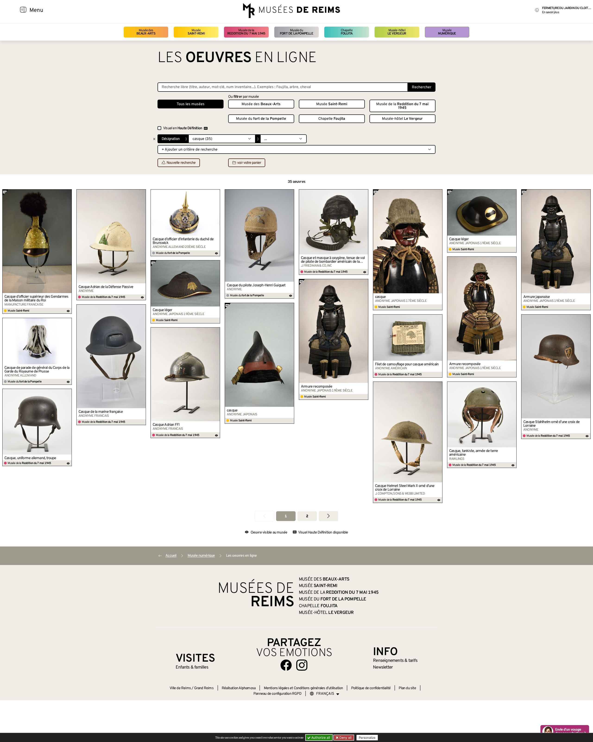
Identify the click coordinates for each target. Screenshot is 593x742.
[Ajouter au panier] (68, 192)
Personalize (367, 737)
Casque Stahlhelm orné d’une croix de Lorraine (551, 424)
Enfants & (192, 667)
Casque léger (459, 239)
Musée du (296, 32)
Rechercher (421, 87)
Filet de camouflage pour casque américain (406, 364)
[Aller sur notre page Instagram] (301, 665)
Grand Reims (204, 688)
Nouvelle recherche (181, 163)
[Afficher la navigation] (23, 10)
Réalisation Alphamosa (238, 688)
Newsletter (383, 667)
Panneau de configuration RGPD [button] (277, 693)
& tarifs (395, 660)
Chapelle (347, 32)
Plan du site (407, 688)
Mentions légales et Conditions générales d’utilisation (303, 688)
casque (380, 297)
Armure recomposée (464, 364)
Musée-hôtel (397, 32)
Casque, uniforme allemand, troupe (30, 458)
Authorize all (320, 737)
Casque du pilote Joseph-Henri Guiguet (256, 285)
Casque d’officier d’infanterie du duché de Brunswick (183, 241)
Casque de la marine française (101, 412)
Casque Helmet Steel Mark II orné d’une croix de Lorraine (405, 488)
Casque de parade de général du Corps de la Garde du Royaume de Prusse (36, 369)
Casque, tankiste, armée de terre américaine (473, 453)
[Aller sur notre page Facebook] (286, 665)
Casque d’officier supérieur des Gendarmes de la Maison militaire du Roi (36, 298)
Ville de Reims (180, 688)
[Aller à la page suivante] (328, 516)
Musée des (146, 32)
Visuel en (182, 128)
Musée (196, 32)
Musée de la (246, 32)
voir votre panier (249, 163)
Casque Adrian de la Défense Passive (106, 287)
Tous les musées (191, 104)
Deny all (344, 737)
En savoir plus (550, 12)
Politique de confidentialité (371, 688)
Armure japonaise (536, 297)
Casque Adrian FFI (166, 425)
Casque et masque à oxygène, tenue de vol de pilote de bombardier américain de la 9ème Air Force (333, 260)
